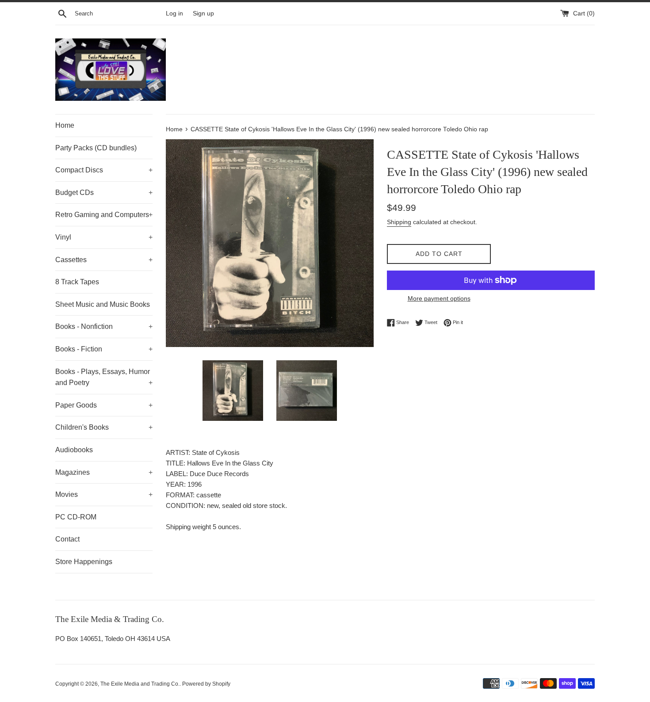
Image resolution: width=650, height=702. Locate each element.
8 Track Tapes (77, 282)
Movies (104, 494)
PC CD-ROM (75, 517)
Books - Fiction (104, 349)
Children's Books (104, 427)
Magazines (104, 472)
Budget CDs (104, 192)
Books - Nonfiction (104, 326)
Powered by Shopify (206, 684)
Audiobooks (74, 450)
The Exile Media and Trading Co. (140, 684)
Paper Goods (104, 405)
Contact (67, 539)
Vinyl (104, 237)
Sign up (203, 13)
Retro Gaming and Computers (104, 214)
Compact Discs (104, 170)
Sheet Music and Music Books (102, 304)
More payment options (439, 298)
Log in (174, 13)
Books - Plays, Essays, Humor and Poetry (104, 377)
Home (64, 125)
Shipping (399, 221)
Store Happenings (83, 561)
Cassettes (104, 259)
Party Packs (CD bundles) (96, 148)
